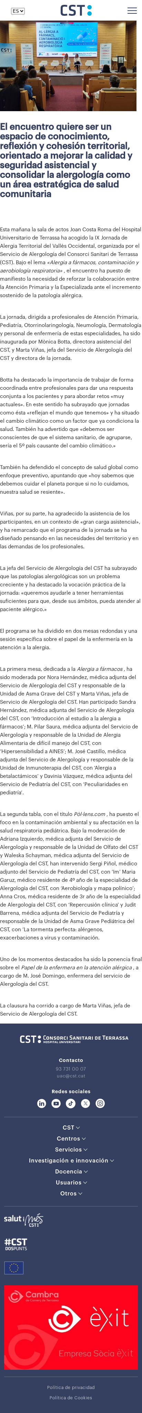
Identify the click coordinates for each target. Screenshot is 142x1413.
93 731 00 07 (71, 1069)
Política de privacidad (71, 1388)
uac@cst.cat (71, 1076)
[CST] (76, 14)
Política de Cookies (71, 1398)
